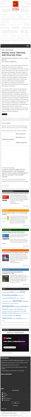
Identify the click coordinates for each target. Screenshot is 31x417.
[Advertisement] (15, 27)
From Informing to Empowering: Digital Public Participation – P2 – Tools (15, 360)
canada (13, 295)
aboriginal (4, 292)
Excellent (5, 395)
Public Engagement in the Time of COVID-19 (10, 364)
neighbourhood (10, 311)
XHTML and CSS (19, 415)
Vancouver (7, 318)
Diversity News (9, 50)
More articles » (26, 206)
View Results (15, 405)
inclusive (5, 309)
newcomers (17, 311)
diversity (17, 301)
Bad (4, 396)
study (9, 315)
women (13, 318)
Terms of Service (20, 181)
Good (5, 393)
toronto (13, 315)
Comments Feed (18, 127)
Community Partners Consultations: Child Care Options (15, 193)
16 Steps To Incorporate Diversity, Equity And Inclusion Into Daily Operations (14, 368)
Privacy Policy (9, 181)
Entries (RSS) (3, 415)
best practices (17, 292)
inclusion (24, 306)
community (5, 298)
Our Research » (6, 250)
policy (22, 311)
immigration (17, 306)
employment (5, 303)
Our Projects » (6, 269)
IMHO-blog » (6, 210)
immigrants (8, 306)
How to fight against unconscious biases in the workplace (12, 370)
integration (11, 309)
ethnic (9, 303)
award (9, 292)
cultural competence (20, 298)
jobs (22, 309)
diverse (11, 301)
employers (25, 301)
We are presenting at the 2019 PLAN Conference (13, 232)
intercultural (17, 309)
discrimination (5, 301)
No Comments (7, 400)
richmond (5, 315)
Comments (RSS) (9, 415)
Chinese (19, 295)
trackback (19, 126)
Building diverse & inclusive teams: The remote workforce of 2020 (14, 362)
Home (3, 50)
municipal (4, 311)
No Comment (5, 61)
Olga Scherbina (14, 58)
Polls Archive (3, 408)
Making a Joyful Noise (15, 332)
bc (12, 292)
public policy (12, 313)
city (22, 295)
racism (17, 313)
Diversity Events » (7, 229)
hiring (12, 303)
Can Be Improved (7, 398)
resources (25, 313)
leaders (24, 309)
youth (3, 320)
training (18, 315)
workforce (19, 318)
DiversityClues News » (8, 191)
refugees (21, 313)
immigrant (16, 303)
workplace (25, 318)
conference (12, 298)
